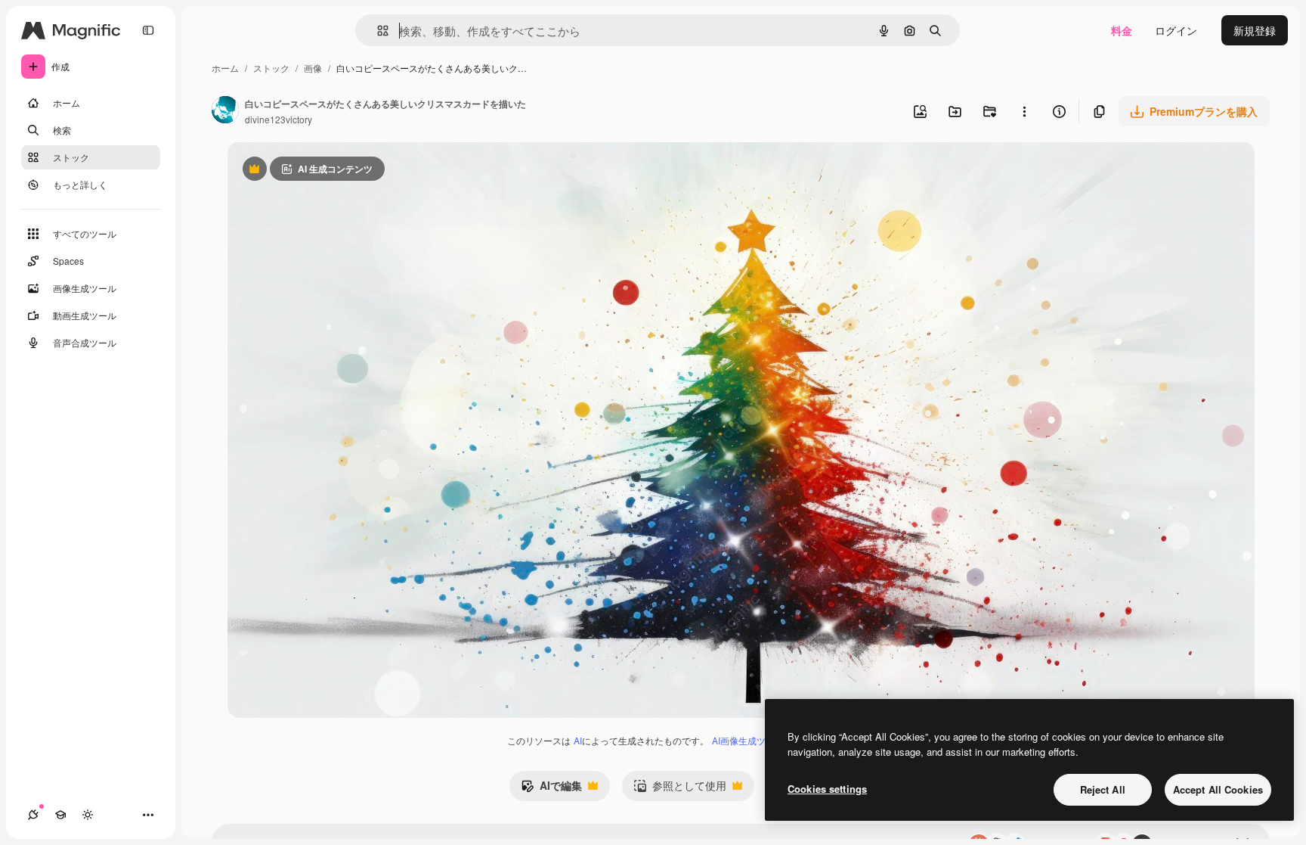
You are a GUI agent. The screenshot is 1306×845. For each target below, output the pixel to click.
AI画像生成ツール (748, 740)
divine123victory (278, 119)
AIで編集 (551, 789)
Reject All (1102, 789)
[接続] (33, 815)
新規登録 (1254, 30)
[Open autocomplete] (377, 30)
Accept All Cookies (1218, 789)
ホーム (225, 67)
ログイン (1176, 30)
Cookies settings (827, 788)
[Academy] (60, 815)
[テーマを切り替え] (88, 815)
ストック (271, 67)
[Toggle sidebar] (148, 30)
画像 (313, 67)
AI (578, 740)
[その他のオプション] (1024, 111)
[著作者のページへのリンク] (225, 111)
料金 (1121, 30)
